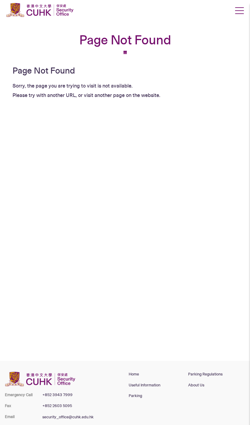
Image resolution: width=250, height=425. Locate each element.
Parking (135, 395)
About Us (196, 385)
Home (134, 374)
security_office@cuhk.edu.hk (68, 417)
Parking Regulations (205, 374)
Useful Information (144, 385)
